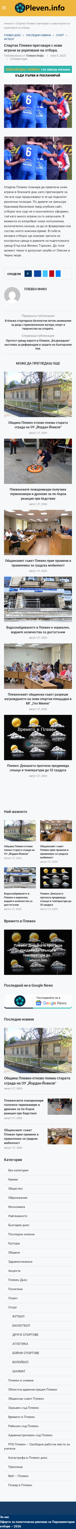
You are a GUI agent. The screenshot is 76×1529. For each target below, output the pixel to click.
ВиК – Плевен (18, 1476)
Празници (15, 1467)
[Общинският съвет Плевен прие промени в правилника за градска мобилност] (38, 532)
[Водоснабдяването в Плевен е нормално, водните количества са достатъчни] (38, 599)
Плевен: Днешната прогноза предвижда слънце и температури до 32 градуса (55, 899)
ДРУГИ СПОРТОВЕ (25, 1335)
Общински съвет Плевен (26, 1399)
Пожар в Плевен (20, 1485)
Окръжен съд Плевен (23, 1408)
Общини (14, 1252)
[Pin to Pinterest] (51, 273)
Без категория (18, 1170)
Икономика (16, 1207)
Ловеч (12, 1298)
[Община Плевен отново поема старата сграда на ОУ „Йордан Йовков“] (38, 394)
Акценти (14, 1271)
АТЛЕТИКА (20, 1344)
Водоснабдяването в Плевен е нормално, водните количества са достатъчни (18, 899)
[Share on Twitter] (45, 273)
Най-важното (17, 1216)
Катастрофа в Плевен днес (27, 1458)
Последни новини (21, 1234)
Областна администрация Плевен (32, 1389)
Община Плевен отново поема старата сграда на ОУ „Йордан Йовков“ (37, 1080)
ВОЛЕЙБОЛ (20, 1362)
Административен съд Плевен (30, 1435)
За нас (4, 1517)
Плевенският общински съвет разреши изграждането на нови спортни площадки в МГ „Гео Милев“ (38, 699)
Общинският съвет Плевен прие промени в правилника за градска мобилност (21, 1136)
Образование (17, 1198)
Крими (13, 1179)
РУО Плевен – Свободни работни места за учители (37, 1446)
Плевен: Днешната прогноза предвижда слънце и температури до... (38, 950)
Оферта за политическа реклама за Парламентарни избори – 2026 (37, 1524)
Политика (15, 1289)
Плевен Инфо (35, 55)
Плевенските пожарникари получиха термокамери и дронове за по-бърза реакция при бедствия (38, 494)
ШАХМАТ (18, 1371)
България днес (18, 1225)
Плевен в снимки (21, 1380)
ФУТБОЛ (18, 1316)
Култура (14, 1243)
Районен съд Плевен (23, 1426)
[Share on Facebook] (37, 273)
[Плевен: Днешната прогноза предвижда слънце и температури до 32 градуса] (38, 737)
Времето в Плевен (21, 1417)
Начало (8, 23)
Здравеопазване (20, 1262)
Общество (15, 1188)
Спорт (12, 1307)
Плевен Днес (17, 1280)
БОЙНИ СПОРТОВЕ (25, 1353)
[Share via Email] (58, 273)
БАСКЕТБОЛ (21, 1325)
